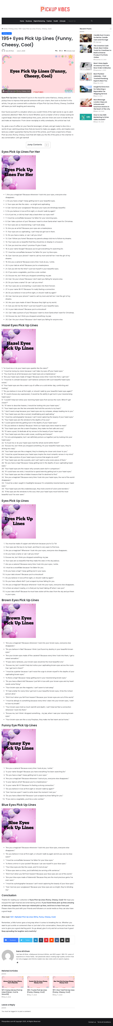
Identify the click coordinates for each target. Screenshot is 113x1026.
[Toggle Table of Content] (45, 145)
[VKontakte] (57, 940)
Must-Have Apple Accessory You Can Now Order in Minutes (102, 65)
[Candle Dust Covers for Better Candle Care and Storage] (86, 38)
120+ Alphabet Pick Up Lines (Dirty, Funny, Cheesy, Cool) (33, 917)
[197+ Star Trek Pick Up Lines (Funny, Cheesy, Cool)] (64, 982)
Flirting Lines (13, 29)
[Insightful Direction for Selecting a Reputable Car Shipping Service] (86, 89)
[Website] (17, 962)
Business (29, 21)
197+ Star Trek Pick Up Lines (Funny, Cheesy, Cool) (63, 991)
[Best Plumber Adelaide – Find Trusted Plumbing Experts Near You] (86, 77)
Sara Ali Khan (23, 951)
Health (56, 21)
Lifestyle (62, 21)
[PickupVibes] (56, 8)
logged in (14, 1011)
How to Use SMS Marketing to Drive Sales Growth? (101, 117)
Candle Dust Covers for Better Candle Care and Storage (102, 37)
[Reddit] (51, 940)
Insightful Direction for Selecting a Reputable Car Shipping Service (101, 90)
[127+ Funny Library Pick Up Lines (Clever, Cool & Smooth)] (13, 982)
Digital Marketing (39, 21)
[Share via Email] (62, 940)
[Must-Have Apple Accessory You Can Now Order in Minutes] (86, 66)
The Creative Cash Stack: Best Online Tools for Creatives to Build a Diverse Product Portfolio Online (102, 51)
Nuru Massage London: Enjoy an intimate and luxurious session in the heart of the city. (102, 104)
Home (22, 21)
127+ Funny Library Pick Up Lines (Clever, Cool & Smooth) (12, 992)
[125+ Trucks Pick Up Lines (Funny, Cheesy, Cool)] (38, 982)
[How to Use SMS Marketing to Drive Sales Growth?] (86, 117)
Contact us (92, 1022)
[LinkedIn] (35, 940)
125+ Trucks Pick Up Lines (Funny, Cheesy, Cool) (37, 991)
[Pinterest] (46, 940)
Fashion (49, 21)
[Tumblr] (41, 940)
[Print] (67, 940)
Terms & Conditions (104, 1022)
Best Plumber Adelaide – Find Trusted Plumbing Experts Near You (101, 77)
